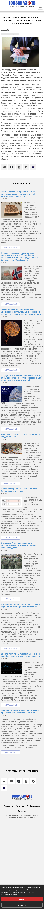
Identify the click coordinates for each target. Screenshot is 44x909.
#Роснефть (5, 34)
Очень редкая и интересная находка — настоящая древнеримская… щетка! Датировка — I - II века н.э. (19, 194)
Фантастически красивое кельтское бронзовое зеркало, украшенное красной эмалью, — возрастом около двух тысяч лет (22, 312)
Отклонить (22, 905)
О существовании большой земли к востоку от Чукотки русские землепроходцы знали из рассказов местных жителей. (21, 378)
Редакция (8, 806)
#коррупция (14, 34)
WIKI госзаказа (33, 806)
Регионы (19, 806)
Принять (22, 899)
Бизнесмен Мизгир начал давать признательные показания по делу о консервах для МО (18, 545)
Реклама (22, 811)
